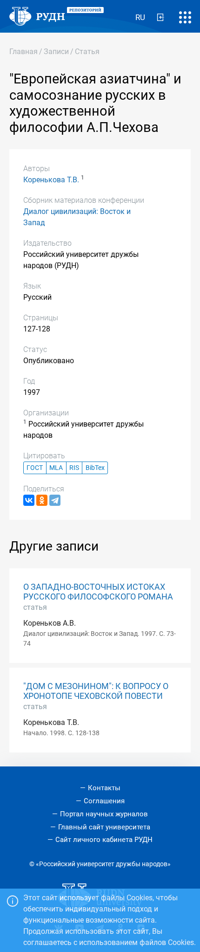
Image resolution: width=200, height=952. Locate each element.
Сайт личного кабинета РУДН (104, 839)
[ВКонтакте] (28, 500)
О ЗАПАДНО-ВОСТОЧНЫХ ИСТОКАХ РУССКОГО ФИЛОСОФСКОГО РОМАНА (98, 591)
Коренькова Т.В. (51, 179)
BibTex (95, 468)
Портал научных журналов (104, 814)
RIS (74, 468)
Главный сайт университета (104, 827)
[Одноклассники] (41, 500)
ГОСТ (35, 468)
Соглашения (104, 801)
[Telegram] (54, 500)
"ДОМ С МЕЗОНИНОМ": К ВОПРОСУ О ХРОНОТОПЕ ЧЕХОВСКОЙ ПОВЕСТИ (95, 691)
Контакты (104, 788)
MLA (56, 468)
